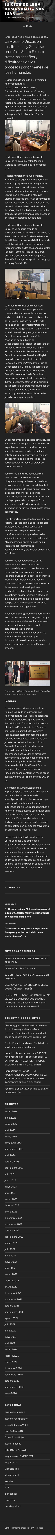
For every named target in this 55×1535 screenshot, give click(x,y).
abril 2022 (10, 1268)
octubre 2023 (12, 1161)
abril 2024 (10, 1155)
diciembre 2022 (13, 1218)
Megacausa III (12, 1475)
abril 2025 (10, 1130)
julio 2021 (10, 1324)
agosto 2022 (11, 1243)
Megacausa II (12, 1468)
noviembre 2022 (13, 1224)
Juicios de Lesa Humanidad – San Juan (25, 9)
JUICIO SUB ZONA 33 (16, 1450)
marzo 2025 (11, 1136)
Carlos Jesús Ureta (35, 37)
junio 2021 (10, 1330)
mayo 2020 (11, 1393)
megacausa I (11, 1462)
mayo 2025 (11, 1124)
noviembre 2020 (14, 1374)
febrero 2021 (12, 1355)
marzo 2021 (11, 1349)
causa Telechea (13, 1443)
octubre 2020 (12, 1380)
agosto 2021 (11, 1318)
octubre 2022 (12, 1230)
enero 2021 (11, 1362)
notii (7, 1487)
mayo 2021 (10, 1337)
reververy (10, 1500)
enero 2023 (11, 1211)
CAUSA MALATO (14, 1431)
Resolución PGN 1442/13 (20, 232)
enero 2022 (11, 1287)
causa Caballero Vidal (16, 1425)
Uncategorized (12, 1506)
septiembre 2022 (14, 1236)
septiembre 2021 (14, 1312)
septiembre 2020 (14, 1387)
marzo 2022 (11, 1274)
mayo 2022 (11, 1262)
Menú (29, 26)
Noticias (14, 887)
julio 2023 (10, 1174)
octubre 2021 (12, 1305)
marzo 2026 (11, 1111)
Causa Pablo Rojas (14, 1437)
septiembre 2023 (14, 1168)
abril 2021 (10, 1343)
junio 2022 (10, 1255)
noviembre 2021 (13, 1299)
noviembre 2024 (14, 1143)
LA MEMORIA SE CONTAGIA (20, 968)
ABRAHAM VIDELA (15, 1412)
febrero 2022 (12, 1280)
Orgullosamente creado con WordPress (24, 1527)
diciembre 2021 (13, 1293)
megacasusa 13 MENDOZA (19, 1456)
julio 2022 (10, 1249)
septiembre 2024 (14, 1149)
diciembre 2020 (13, 1368)
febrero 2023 (12, 1205)
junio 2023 (10, 1180)
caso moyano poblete (16, 1418)
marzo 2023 (11, 1199)
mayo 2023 (11, 1186)
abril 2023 (10, 1193)
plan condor (11, 1493)
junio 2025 (10, 1117)
